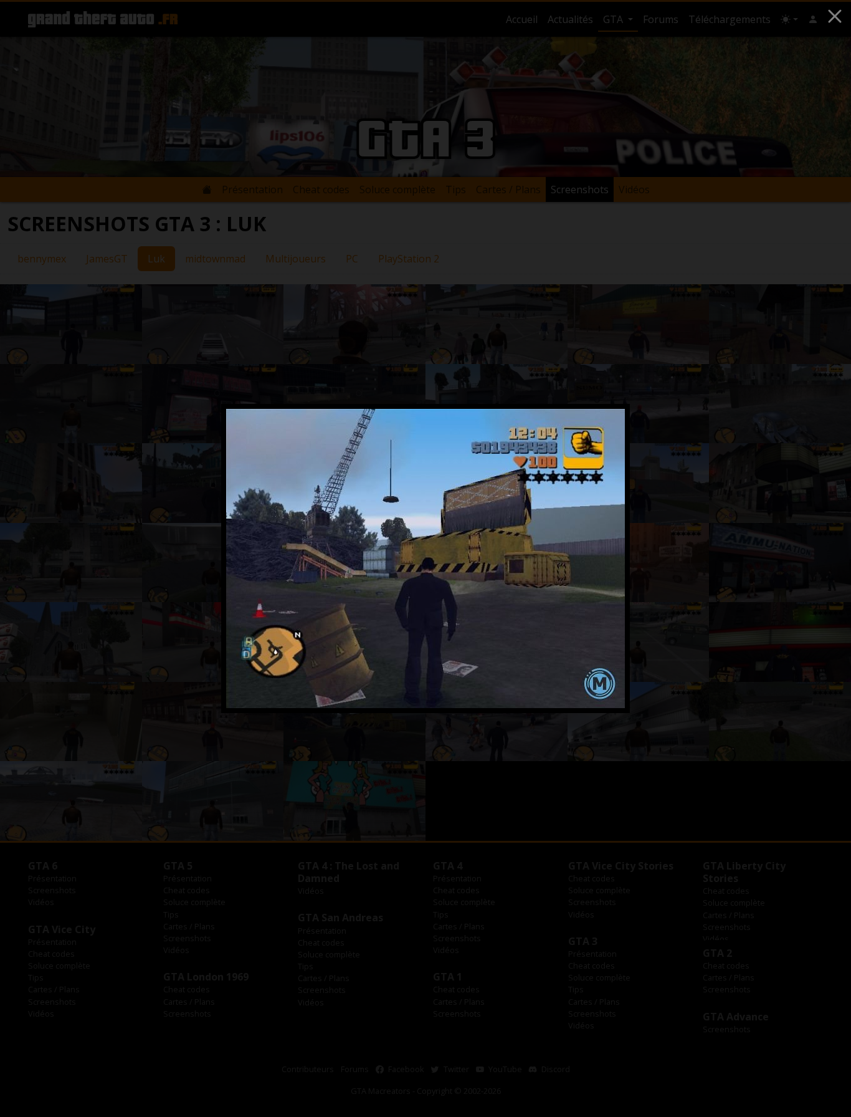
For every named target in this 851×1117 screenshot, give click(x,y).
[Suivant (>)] (600, 558)
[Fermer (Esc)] (835, 16)
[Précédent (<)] (251, 558)
